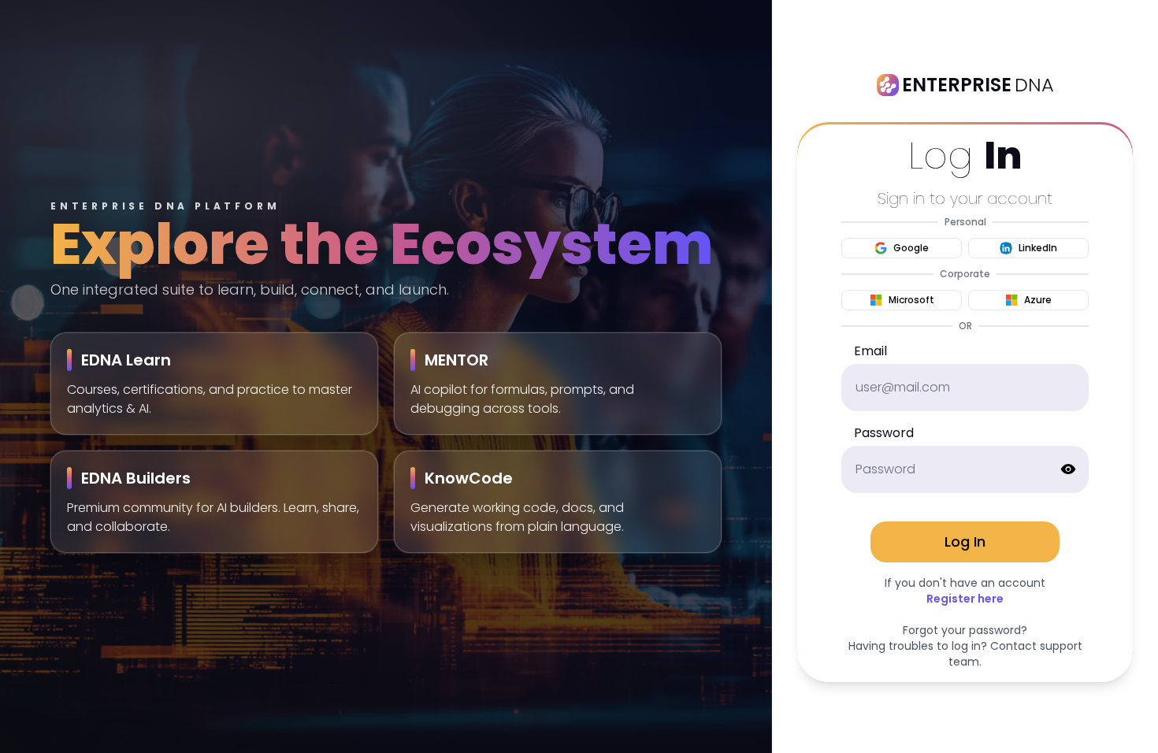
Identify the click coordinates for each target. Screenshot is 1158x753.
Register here (965, 598)
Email (870, 351)
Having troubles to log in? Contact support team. (965, 654)
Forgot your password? (965, 630)
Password (884, 433)
